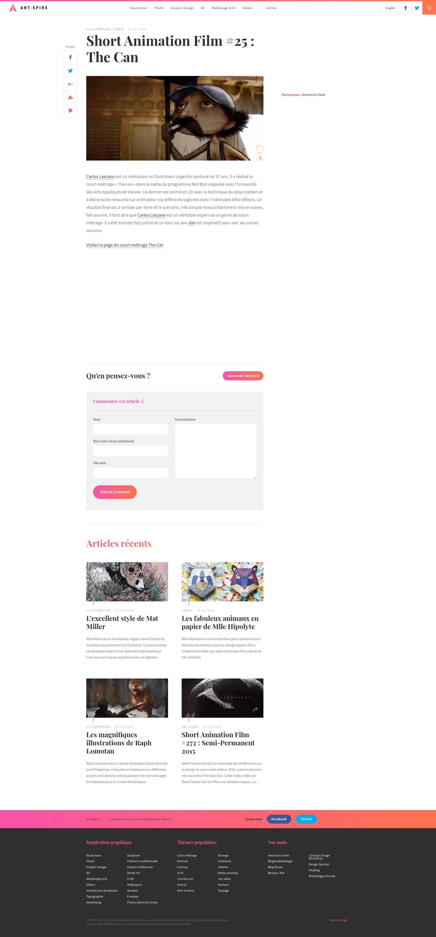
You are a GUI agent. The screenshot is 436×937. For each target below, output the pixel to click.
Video (118, 29)
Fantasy (182, 867)
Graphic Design (182, 8)
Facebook (279, 819)
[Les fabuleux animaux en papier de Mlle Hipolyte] (222, 582)
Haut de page (338, 920)
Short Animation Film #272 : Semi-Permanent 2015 (218, 742)
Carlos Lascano (100, 176)
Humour (223, 885)
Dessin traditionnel (140, 867)
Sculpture (133, 855)
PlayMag (314, 870)
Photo (159, 8)
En (390, 8)
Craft (187, 610)
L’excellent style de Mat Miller (122, 622)
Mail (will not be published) (113, 441)
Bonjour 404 (276, 873)
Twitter (306, 819)
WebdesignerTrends (322, 876)
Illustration (138, 8)
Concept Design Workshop (319, 857)
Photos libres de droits (142, 902)
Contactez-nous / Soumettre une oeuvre (140, 819)
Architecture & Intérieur (102, 890)
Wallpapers (134, 885)
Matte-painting (228, 873)
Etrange (223, 855)
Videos (248, 8)
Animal (181, 885)
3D (203, 8)
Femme (223, 867)
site (191, 223)
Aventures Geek (313, 94)
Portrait (182, 861)
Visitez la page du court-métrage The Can (125, 245)
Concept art (185, 879)
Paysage (223, 890)
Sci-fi (180, 873)
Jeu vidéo (224, 879)
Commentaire (185, 419)
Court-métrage (187, 855)
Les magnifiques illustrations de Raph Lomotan (118, 742)
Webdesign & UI (224, 8)
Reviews (132, 890)
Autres (271, 8)
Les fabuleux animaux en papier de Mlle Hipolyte (220, 622)
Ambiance (224, 861)
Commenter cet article (243, 375)
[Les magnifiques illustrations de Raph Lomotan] (127, 698)
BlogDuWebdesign (280, 861)
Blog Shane (275, 867)
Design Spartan (319, 864)
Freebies (133, 896)
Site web (99, 463)
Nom (96, 419)
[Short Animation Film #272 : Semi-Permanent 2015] (222, 698)
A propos (93, 819)
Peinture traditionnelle (142, 861)
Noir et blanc (185, 890)
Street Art (133, 873)
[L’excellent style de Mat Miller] (127, 582)
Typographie (94, 896)
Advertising (93, 902)
